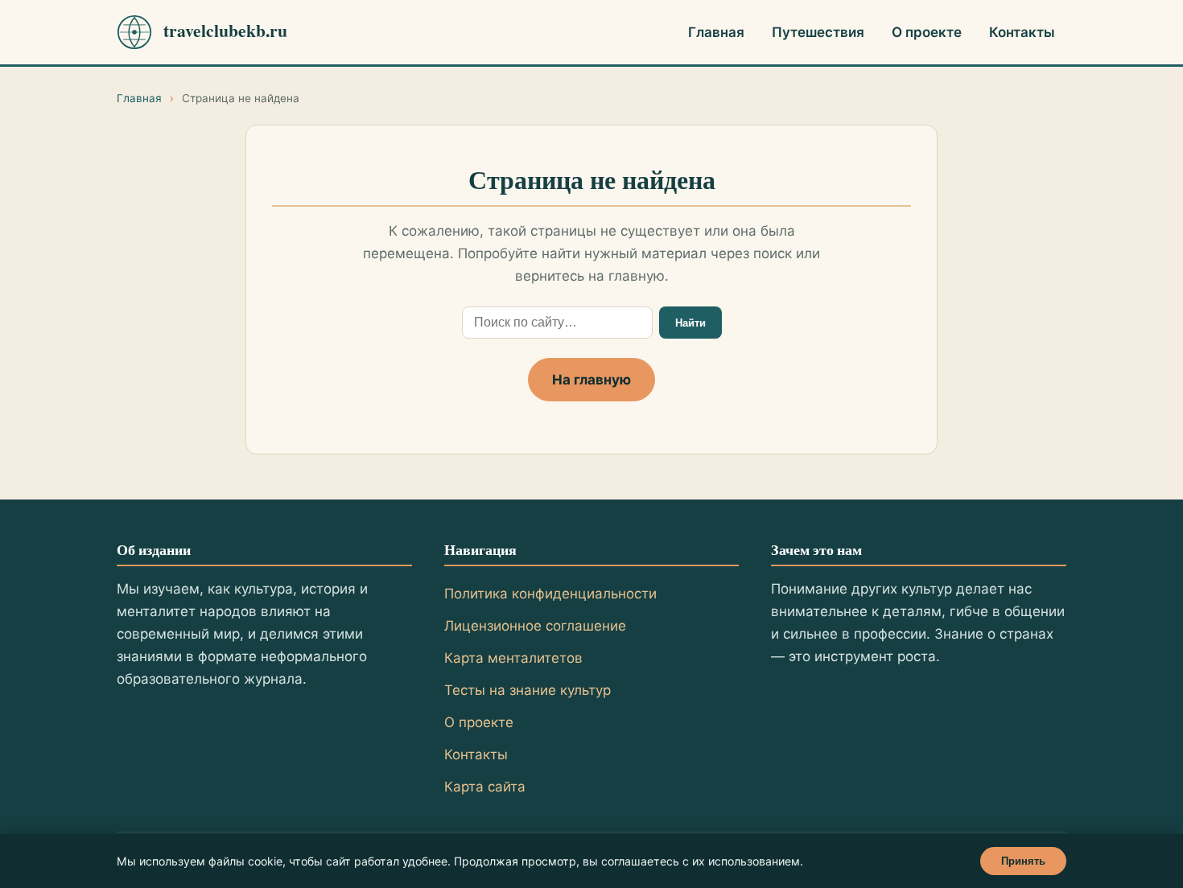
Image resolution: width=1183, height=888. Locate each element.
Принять (1023, 861)
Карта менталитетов (513, 658)
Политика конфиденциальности (550, 594)
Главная (716, 32)
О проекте (927, 32)
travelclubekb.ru (225, 30)
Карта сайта (485, 787)
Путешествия (818, 32)
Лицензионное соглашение (535, 626)
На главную (591, 380)
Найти (690, 323)
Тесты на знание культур (527, 690)
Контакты (1022, 32)
